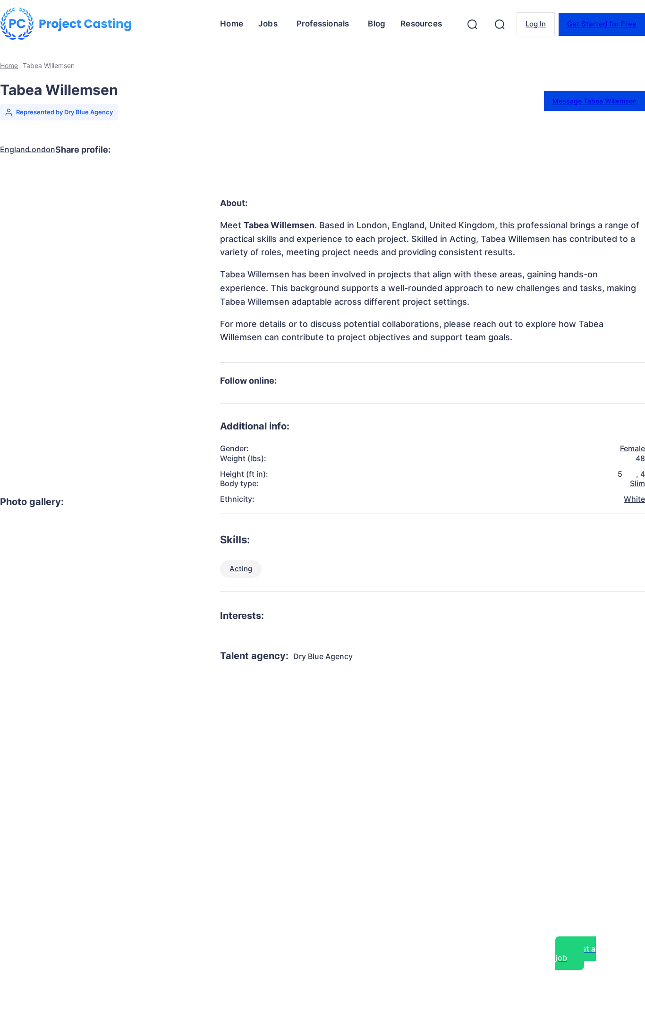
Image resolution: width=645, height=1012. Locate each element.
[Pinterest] (199, 149)
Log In (536, 23)
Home (9, 65)
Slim (637, 483)
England (15, 149)
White (634, 499)
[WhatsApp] (233, 149)
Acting (240, 568)
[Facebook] (131, 149)
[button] (472, 24)
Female (632, 448)
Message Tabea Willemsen (594, 101)
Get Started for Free (602, 23)
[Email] (267, 149)
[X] (165, 149)
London (41, 149)
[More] (302, 150)
